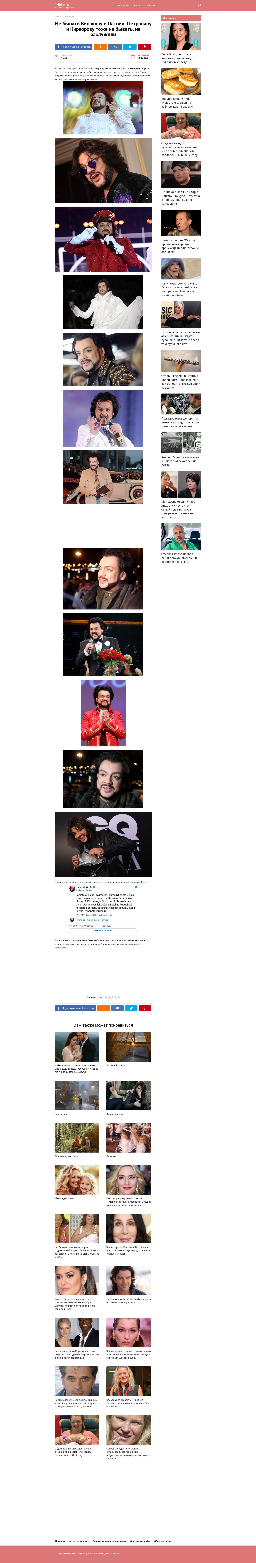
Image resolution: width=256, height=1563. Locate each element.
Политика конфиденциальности (109, 1541)
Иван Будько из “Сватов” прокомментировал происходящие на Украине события (180, 246)
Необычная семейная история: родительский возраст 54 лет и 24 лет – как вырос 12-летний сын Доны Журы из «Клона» (77, 1252)
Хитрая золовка (115, 1114)
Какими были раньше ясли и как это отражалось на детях (180, 461)
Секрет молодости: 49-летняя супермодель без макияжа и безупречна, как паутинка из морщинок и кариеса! (128, 1453)
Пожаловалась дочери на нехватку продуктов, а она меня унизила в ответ (180, 422)
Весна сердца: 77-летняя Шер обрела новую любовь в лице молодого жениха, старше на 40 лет (128, 1250)
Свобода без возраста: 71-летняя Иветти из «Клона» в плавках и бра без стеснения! (127, 1403)
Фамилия (111, 1156)
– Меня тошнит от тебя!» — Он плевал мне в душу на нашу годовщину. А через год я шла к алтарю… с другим (76, 1068)
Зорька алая (61, 1114)
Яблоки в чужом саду (66, 1156)
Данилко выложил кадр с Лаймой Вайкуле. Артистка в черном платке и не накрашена (180, 197)
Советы (151, 5)
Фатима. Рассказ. (115, 1065)
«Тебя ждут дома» (64, 1198)
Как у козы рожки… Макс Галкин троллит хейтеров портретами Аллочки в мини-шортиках (179, 289)
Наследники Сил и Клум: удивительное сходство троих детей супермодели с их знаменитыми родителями (77, 1354)
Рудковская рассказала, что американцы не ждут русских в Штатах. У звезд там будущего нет (181, 337)
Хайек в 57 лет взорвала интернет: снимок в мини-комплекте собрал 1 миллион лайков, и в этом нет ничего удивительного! (75, 1304)
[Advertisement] (103, 526)
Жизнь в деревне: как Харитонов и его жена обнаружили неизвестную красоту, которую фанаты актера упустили (77, 1403)
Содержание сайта (140, 1541)
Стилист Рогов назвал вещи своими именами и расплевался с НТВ (179, 557)
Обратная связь (162, 1541)
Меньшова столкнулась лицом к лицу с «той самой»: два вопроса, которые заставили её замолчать (178, 509)
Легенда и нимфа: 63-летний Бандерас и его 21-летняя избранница (128, 1301)
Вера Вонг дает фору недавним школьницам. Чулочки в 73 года (178, 58)
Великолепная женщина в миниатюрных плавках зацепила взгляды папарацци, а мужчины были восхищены (128, 1354)
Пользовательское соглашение (72, 1541)
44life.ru (62, 4)
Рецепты (138, 5)
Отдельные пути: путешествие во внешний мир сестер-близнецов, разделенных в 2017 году (73, 1452)
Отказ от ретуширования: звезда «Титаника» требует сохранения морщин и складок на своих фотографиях (128, 1201)
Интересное (124, 5)
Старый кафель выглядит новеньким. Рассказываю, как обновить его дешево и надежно (180, 381)
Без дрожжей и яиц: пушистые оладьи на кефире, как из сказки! (177, 102)
